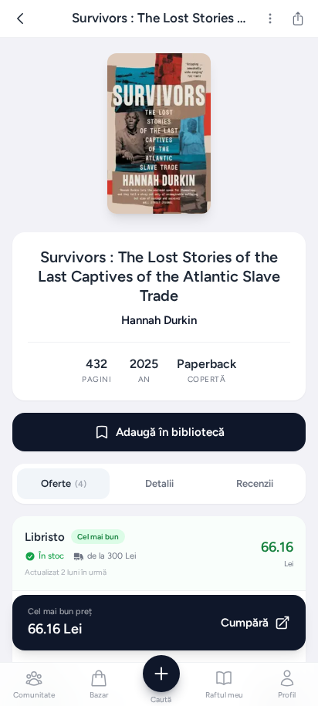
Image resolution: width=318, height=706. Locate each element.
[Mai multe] (270, 18)
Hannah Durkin (159, 320)
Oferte (63, 483)
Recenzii (254, 483)
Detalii (159, 483)
